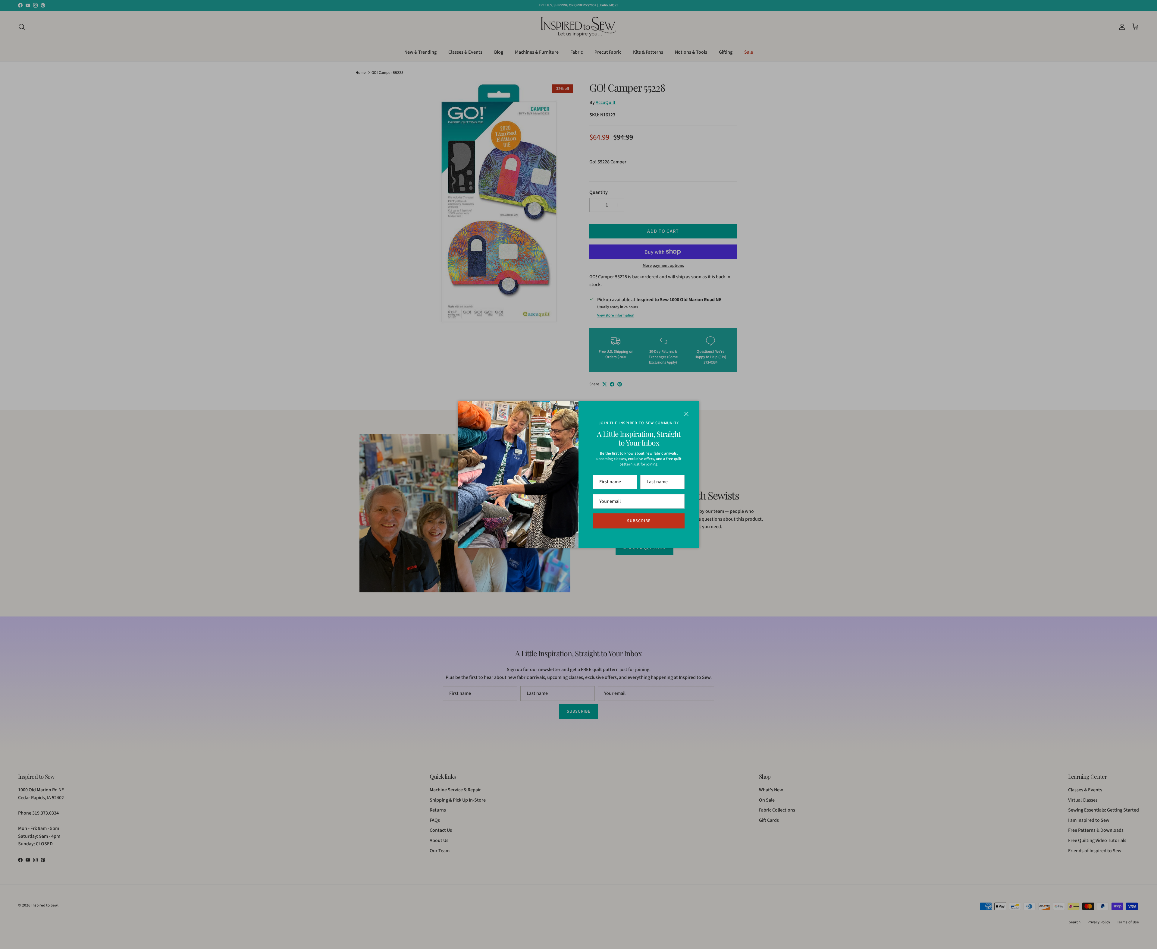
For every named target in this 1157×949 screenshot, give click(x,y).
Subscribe (639, 521)
